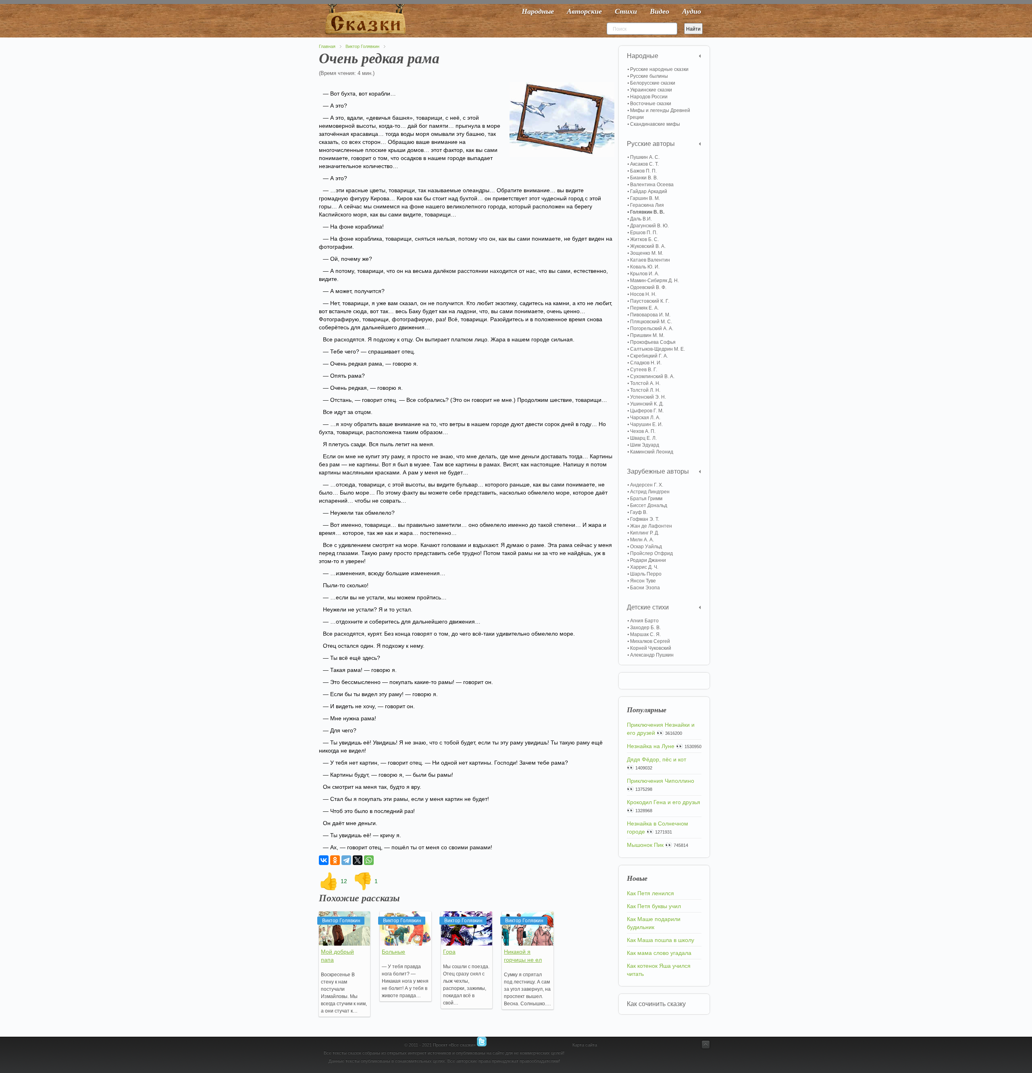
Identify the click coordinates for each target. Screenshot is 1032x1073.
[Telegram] (346, 860)
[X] (357, 860)
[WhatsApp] (369, 860)
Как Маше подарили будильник (653, 923)
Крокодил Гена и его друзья (663, 802)
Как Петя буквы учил (654, 906)
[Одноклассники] (335, 860)
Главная (327, 46)
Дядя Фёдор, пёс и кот (656, 759)
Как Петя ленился (650, 893)
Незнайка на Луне (650, 746)
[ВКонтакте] (324, 860)
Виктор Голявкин (362, 46)
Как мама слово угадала (659, 953)
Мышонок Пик (645, 845)
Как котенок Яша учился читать (659, 970)
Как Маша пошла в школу (660, 940)
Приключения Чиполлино (660, 781)
